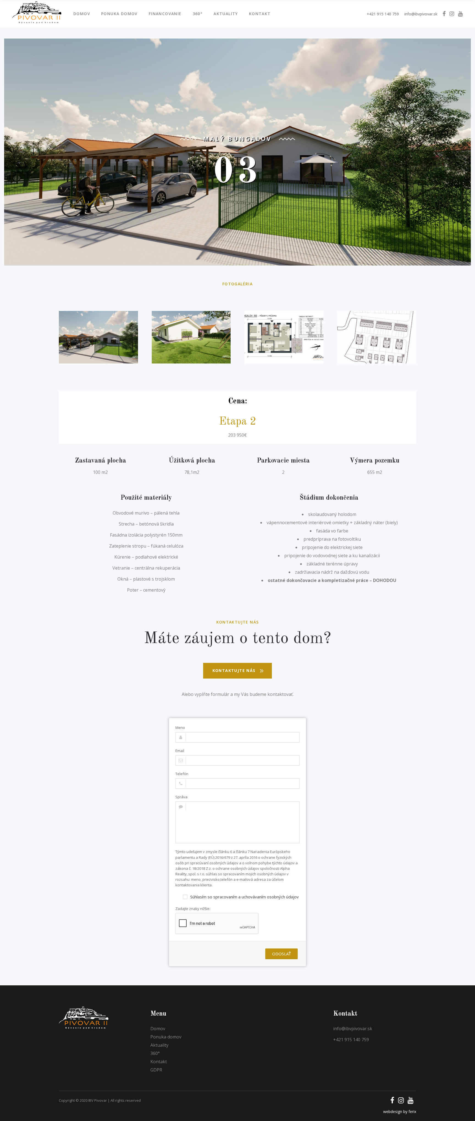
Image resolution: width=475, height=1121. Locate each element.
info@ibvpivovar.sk (420, 14)
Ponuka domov (165, 1037)
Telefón (181, 773)
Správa (181, 796)
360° (155, 1053)
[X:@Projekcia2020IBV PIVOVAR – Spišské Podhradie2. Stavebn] (376, 337)
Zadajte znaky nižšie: (192, 908)
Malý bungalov (237, 138)
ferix (412, 1111)
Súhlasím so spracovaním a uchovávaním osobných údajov (244, 896)
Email (179, 750)
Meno (180, 727)
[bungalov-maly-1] (98, 337)
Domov (157, 1029)
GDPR (156, 1070)
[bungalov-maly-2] (191, 337)
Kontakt (158, 1062)
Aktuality (159, 1045)
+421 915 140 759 (383, 14)
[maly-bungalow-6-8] (284, 337)
